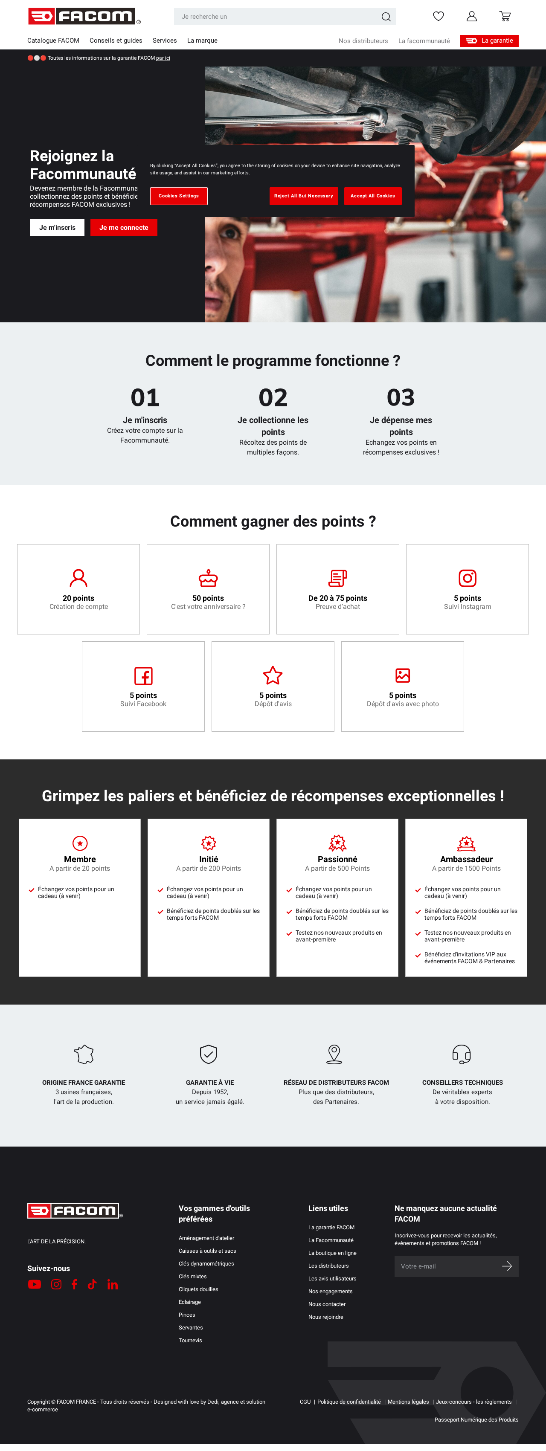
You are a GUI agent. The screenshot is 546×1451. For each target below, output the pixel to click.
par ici (163, 58)
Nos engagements (330, 1291)
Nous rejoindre (325, 1317)
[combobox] (285, 16)
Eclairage (190, 1302)
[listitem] (78, 589)
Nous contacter (327, 1304)
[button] (505, 16)
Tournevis (190, 1340)
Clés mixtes (193, 1276)
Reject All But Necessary (304, 196)
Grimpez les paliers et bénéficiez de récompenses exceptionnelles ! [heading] (273, 796)
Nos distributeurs (363, 41)
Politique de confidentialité (349, 1402)
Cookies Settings (179, 196)
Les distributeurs (328, 1266)
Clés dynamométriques (206, 1263)
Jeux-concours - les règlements (474, 1402)
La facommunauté (424, 41)
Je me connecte (123, 227)
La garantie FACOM (331, 1227)
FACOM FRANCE (76, 1402)
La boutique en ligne (332, 1253)
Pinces (187, 1315)
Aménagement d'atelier (206, 1238)
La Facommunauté (331, 1240)
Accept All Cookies (373, 196)
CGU (305, 1402)
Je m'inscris (57, 227)
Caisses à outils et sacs (207, 1251)
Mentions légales (408, 1402)
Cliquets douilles (198, 1289)
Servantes (191, 1327)
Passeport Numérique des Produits (477, 1419)
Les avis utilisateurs (332, 1278)
